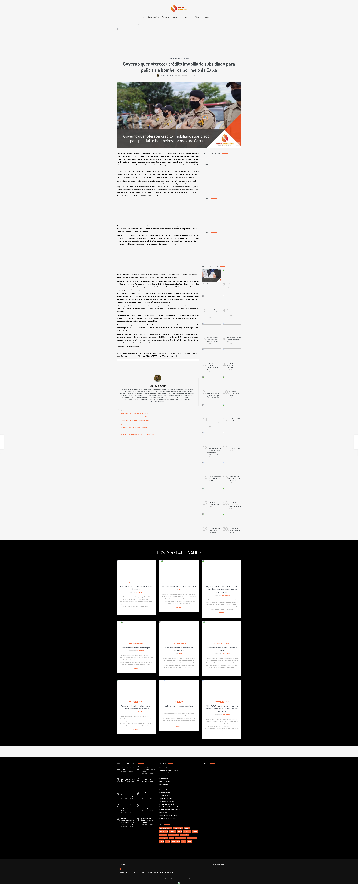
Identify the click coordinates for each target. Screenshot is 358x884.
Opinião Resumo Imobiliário (167, 815)
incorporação (124, 427)
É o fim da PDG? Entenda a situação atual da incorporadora (234, 365)
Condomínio (162, 773)
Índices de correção (219, 701)
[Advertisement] (179, 44)
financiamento (146, 420)
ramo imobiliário (142, 431)
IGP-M (132, 424)
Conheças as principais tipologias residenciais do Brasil (235, 504)
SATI (151, 431)
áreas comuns (132, 413)
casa (138, 413)
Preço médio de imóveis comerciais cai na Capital (179, 586)
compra (129, 417)
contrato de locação (126, 420)
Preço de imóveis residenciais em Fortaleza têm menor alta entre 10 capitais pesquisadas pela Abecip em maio (222, 589)
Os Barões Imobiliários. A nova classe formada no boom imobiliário (235, 421)
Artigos (175, 17)
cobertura (146, 413)
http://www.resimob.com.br (157, 401)
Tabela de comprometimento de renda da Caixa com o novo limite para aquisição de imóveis (214, 450)
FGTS (140, 420)
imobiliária (137, 424)
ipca (130, 427)
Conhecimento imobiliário (138, 582)
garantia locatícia (125, 424)
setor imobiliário (132, 434)
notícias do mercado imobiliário (129, 431)
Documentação (163, 784)
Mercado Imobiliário (126, 24)
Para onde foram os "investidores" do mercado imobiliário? (212, 339)
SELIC (126, 434)
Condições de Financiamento (167, 770)
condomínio (135, 417)
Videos (197, 17)
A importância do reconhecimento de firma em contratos (233, 312)
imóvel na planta (145, 424)
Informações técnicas (165, 801)
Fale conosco (205, 17)
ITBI (133, 427)
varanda (148, 434)
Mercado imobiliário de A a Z (167, 807)
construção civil (143, 417)
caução (141, 413)
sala (148, 431)
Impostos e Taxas (164, 795)
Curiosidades (163, 778)
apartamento (124, 413)
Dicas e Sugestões (164, 781)
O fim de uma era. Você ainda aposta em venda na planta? (214, 478)
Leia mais (136, 610)
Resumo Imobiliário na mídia (167, 818)
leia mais (136, 567)
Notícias (186, 17)
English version (163, 787)
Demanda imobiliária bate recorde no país (136, 647)
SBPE (122, 434)
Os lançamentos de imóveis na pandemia (179, 706)
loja (135, 427)
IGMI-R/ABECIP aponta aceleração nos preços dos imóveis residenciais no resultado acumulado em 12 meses (221, 709)
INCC (151, 424)
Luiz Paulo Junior (168, 76)
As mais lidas (165, 17)
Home (142, 17)
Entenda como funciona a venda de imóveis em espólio (234, 339)
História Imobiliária (164, 792)
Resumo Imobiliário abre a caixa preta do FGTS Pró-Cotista (234, 478)
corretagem (135, 420)
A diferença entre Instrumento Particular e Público (234, 286)
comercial (123, 417)
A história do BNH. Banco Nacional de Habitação (234, 393)
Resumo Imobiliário (153, 17)
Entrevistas (162, 790)
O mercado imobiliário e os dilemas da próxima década (214, 530)
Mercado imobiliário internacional (168, 809)
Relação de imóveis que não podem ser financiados (234, 530)
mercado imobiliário (142, 427)
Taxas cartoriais (141, 434)
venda (152, 434)
